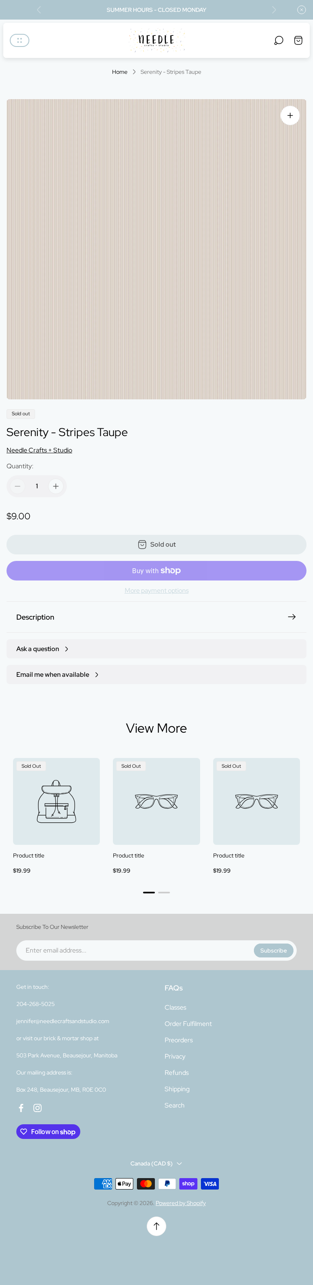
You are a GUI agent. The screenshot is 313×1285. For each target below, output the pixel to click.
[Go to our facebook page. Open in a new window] (21, 1108)
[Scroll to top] (156, 1226)
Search (175, 1105)
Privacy (175, 1056)
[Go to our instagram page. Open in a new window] (37, 1108)
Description (35, 617)
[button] (149, 892)
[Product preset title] (56, 801)
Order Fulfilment (188, 1023)
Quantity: (20, 466)
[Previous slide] (39, 10)
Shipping (177, 1089)
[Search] (279, 40)
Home (120, 72)
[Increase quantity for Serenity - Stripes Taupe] (56, 486)
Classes (175, 1007)
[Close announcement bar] (301, 10)
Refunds (177, 1072)
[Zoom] (290, 115)
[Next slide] (274, 10)
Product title (28, 855)
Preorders (179, 1040)
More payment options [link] (157, 590)
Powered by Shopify (181, 1203)
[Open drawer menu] (19, 40)
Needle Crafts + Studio (39, 450)
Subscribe (273, 950)
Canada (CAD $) (151, 1163)
